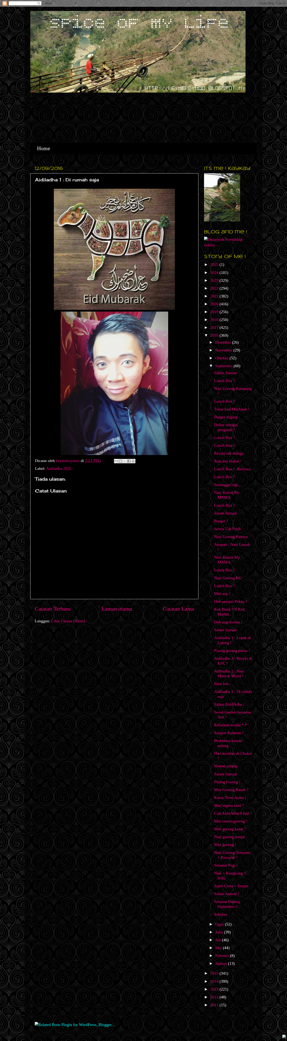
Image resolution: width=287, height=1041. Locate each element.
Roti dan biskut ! (227, 461)
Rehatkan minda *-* (230, 725)
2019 (215, 312)
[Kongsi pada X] (124, 461)
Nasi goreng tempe (229, 837)
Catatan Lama (178, 609)
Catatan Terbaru (53, 609)
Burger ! (221, 521)
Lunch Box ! (224, 380)
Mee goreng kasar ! (230, 829)
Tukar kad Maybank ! (231, 409)
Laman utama (117, 609)
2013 (215, 989)
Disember (223, 342)
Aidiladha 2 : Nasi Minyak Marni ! (229, 673)
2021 (215, 296)
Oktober (222, 358)
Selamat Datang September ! (227, 904)
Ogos (220, 924)
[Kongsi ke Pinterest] (133, 461)
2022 (215, 288)
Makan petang (225, 766)
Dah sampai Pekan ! (230, 601)
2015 (215, 973)
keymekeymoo (68, 460)
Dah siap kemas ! (228, 622)
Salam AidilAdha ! (229, 704)
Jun (218, 940)
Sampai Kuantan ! (229, 733)
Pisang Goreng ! (227, 782)
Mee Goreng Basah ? (231, 789)
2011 (215, 1005)
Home (43, 148)
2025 (215, 264)
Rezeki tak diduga (229, 453)
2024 (215, 272)
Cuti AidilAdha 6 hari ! (233, 813)
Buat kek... (223, 683)
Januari (221, 963)
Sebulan (220, 914)
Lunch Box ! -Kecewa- (233, 469)
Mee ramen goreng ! (230, 821)
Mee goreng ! (225, 844)
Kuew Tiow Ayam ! (230, 797)
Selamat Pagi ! (226, 865)
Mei (219, 948)
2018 (215, 319)
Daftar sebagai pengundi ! (226, 427)
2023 (215, 280)
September (224, 366)
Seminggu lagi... (227, 484)
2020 (215, 304)
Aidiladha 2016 (58, 468)
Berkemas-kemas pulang (228, 743)
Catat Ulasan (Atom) (68, 621)
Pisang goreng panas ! (232, 650)
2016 (215, 335)
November (224, 350)
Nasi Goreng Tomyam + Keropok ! (232, 855)
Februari (222, 955)
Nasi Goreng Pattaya (231, 536)
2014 (215, 981)
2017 (215, 327)
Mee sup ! (222, 593)
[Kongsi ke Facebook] (129, 461)
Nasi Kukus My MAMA (227, 495)
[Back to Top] (284, 1037)
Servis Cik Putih (227, 529)
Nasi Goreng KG (228, 578)
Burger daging (225, 417)
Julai (219, 932)
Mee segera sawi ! (229, 805)
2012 (215, 997)
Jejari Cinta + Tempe (231, 886)
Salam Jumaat (225, 373)
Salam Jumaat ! (226, 893)
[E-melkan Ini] (116, 461)
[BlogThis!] (120, 461)
